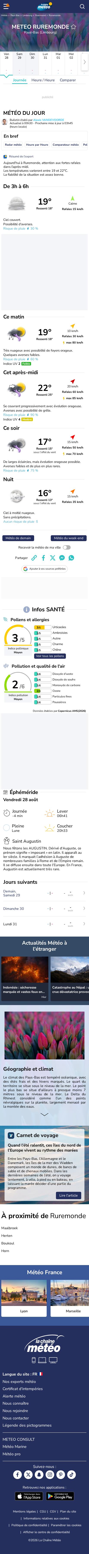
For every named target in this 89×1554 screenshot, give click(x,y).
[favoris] (73, 27)
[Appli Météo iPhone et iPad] (29, 1496)
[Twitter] (28, 1474)
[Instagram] (50, 1474)
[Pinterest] (60, 1474)
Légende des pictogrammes (27, 1425)
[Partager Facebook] (43, 558)
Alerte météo (14, 1396)
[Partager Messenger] (62, 558)
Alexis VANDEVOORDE (48, 120)
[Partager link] (34, 558)
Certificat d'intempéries (23, 1388)
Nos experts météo (19, 1381)
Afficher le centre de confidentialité (46, 1532)
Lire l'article (68, 1195)
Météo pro (12, 1454)
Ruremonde (54, 15)
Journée (19, 80)
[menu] (6, 6)
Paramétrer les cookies (66, 1525)
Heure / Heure (43, 80)
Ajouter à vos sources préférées (47, 568)
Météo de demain (18, 538)
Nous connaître (16, 1403)
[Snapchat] (39, 1474)
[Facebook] (17, 1474)
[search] (82, 6)
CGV (53, 1511)
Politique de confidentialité (29, 1525)
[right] (84, 62)
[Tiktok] (71, 1474)
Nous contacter (16, 1418)
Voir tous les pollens (50, 656)
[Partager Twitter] (53, 558)
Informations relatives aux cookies (46, 1518)
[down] (44, 1114)
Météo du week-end (68, 538)
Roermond (40, 15)
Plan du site (68, 1511)
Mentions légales (24, 1511)
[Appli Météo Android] (60, 1496)
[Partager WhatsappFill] (71, 558)
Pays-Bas (15, 15)
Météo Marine (15, 1446)
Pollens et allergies (30, 620)
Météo (4, 15)
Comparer (68, 80)
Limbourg (27, 15)
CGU (43, 1511)
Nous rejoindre (15, 1410)
